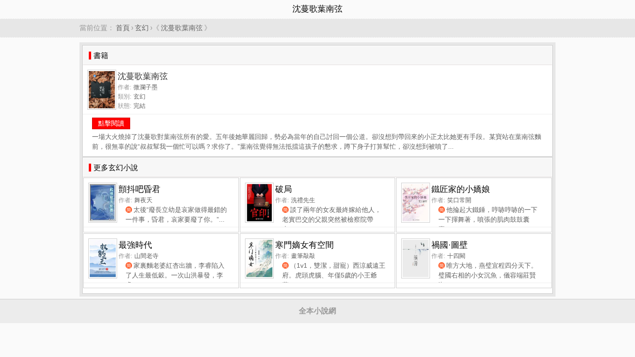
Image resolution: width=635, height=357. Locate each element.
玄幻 (142, 28)
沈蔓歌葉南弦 (182, 28)
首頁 (123, 28)
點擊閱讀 (111, 123)
